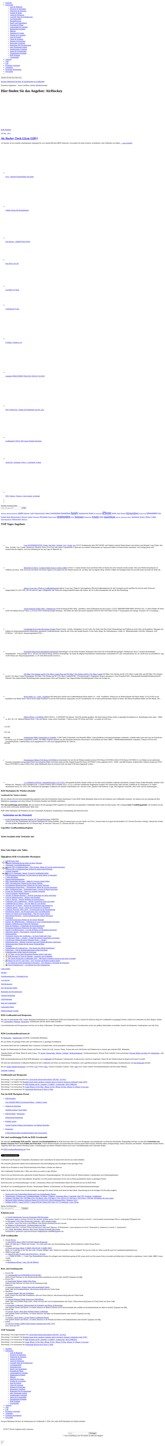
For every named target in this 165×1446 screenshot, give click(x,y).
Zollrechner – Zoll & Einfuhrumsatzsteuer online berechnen (26, 950)
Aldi (7, 61)
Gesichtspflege (55, 513)
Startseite (8, 3)
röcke (72, 517)
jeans (118, 513)
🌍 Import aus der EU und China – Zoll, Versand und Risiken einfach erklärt (32, 961)
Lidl (6, 63)
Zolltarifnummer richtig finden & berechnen (20, 952)
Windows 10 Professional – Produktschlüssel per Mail (27, 1225)
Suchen (25, 1208)
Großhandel (47, 1059)
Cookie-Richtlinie (11, 877)
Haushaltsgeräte (83, 513)
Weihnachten (16, 519)
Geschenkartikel (15, 19)
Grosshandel (14, 57)
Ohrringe (24, 517)
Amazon (8, 59)
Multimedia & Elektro (17, 29)
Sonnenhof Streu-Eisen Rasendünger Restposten (41, 652)
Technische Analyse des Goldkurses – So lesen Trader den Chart (28, 936)
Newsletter (9, 72)
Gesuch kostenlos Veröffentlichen (17, 893)
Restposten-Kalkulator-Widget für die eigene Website (24, 928)
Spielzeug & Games (17, 33)
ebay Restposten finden (9, 988)
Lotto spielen (5, 969)
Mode (8, 517)
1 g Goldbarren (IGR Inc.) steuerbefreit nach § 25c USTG (44, 782)
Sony (129, 517)
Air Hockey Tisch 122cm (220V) (19, 138)
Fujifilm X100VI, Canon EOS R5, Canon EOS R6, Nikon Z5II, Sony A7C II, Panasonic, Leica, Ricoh (42, 1202)
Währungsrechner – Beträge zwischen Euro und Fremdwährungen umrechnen (33, 942)
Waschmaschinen (6, 519)
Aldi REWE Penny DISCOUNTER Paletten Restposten (27, 1242)
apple (20, 513)
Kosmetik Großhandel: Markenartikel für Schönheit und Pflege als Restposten (35, 1305)
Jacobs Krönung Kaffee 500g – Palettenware (40, 609)
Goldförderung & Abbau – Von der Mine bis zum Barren (25, 903)
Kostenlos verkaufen (12, 65)
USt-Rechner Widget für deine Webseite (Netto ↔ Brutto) (25, 940)
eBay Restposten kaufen (18, 47)
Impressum (9, 918)
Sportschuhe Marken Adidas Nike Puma (22, 1281)
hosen (91, 513)
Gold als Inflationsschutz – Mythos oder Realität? (22, 897)
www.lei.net (5, 980)
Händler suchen (10, 1121)
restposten (63, 516)
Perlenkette (36, 517)
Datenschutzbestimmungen (14, 879)
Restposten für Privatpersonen (20, 45)
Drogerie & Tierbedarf (18, 9)
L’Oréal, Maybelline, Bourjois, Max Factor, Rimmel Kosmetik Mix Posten (34, 1229)
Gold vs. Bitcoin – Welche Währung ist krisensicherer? (24, 899)
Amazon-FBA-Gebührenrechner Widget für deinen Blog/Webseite (28, 869)
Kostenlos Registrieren (13, 69)
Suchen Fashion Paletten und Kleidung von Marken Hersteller (27, 1125)
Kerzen (123, 513)
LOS (24, 508)
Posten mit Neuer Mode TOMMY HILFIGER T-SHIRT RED (30, 1248)
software (118, 517)
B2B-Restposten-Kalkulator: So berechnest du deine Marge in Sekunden (31, 875)
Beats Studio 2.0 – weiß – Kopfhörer (37, 697)
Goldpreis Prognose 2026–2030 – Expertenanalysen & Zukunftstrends (30, 910)
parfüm (30, 517)
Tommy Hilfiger (145, 517)
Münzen (13, 31)
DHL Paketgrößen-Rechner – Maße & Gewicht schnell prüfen (27, 881)
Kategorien (9, 5)
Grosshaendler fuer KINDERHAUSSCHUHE (24, 1275)
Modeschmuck (16, 517)
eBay (46, 1067)
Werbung (8, 946)
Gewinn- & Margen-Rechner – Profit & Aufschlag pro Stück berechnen (30, 895)
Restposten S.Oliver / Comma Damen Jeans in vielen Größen (45, 568)
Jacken (43, 1053)
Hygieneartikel (98, 513)
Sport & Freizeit (15, 37)
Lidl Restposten (6, 999)
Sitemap (4, 973)
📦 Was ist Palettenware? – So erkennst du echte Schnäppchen (27, 965)
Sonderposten (17, 1038)
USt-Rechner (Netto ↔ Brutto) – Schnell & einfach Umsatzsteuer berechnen (32, 938)
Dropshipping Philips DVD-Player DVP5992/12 (41, 760)
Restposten (25, 1022)
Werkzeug (24, 519)
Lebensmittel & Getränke (19, 27)
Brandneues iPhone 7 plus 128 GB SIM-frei (23, 1262)
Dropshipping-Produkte (18, 53)
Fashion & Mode (16, 13)
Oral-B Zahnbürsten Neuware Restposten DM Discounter (28, 1217)
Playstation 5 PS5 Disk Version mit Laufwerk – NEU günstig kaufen (32, 1221)
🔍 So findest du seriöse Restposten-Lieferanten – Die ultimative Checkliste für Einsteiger (37, 963)
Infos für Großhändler (8, 1003)
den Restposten (139, 1063)
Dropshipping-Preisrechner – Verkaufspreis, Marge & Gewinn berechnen (31, 887)
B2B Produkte (15, 55)
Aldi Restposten (6, 984)
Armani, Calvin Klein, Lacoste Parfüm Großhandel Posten (28, 1318)
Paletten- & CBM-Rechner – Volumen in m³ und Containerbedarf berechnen (32, 922)
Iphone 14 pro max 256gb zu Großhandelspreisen (41, 588)
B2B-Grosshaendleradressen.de (14, 1149)
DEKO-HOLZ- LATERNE (34, 717)
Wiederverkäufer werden (9, 1011)
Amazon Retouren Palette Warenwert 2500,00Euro (25, 1299)
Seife (101, 517)
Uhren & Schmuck (16, 39)
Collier (32, 513)
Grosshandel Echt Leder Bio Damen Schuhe (39, 629)
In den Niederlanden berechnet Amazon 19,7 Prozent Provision (27, 819)
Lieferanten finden (7, 1007)
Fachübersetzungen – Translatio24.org (14, 976)
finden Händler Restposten (16, 1067)
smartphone (109, 516)
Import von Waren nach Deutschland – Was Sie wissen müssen (27, 914)
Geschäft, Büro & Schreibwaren (21, 17)
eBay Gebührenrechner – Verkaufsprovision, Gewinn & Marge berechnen (31, 889)
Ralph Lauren (52, 517)
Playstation (44, 517)
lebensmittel (152, 513)
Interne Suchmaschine (8, 1206)
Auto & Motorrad (16, 7)
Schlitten (65, 1053)
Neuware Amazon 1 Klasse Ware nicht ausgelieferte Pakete (29, 1287)
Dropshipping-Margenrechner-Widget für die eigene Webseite (27, 885)
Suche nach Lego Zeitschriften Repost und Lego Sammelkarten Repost (30, 1194)
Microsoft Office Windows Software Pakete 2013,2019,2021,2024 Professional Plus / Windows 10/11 (41, 1200)
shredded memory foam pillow (16, 1110)
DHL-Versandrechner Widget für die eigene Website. (24, 883)
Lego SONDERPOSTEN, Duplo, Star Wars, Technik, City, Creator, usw (50, 545)
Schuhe (95, 516)
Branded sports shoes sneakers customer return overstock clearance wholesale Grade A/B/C (55, 1082)
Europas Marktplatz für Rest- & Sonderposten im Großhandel (22, 82)
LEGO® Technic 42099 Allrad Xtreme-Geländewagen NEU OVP (31, 1324)
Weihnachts (155, 1053)
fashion (47, 513)
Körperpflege (132, 513)
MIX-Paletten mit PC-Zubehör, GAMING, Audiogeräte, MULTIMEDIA (51, 1084)
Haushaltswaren (15, 21)
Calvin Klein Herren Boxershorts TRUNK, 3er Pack (47, 1079)
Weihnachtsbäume (75, 1053)
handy (74, 513)
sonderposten (124, 517)
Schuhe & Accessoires (18, 35)
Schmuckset (87, 517)
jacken (114, 513)
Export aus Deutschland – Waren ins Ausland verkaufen (25, 891)
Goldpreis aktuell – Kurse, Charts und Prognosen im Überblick (27, 908)
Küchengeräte (142, 513)
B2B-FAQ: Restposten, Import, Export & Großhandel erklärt (26, 873)
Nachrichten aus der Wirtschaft (17, 815)
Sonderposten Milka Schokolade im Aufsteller (40, 737)
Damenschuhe (40, 513)
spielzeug (135, 517)
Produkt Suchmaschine (9, 506)
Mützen (58, 1053)
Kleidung (17, 1022)
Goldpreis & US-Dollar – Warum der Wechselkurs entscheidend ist (29, 906)
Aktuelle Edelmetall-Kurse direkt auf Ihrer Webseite (23, 863)
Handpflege (65, 513)
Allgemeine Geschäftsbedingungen (17, 865)
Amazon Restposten (8, 995)
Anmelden (9, 67)
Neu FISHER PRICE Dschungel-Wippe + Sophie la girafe (26, 1102)
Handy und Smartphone (18, 23)
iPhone (106, 513)
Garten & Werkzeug (17, 15)
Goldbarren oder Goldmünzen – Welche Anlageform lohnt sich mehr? (30, 901)
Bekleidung (26, 513)
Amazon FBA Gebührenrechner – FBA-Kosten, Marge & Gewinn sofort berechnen (35, 867)
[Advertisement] (68, 111)
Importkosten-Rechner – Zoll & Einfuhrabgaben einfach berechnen (29, 916)
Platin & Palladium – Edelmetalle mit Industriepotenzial (25, 926)
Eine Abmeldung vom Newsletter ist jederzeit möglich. (83, 1436)
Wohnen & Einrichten (17, 41)
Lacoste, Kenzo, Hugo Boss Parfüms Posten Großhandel (28, 1311)
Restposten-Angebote (17, 43)
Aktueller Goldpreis (8, 1070)
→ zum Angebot (126, 143)
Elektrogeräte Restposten (14, 1118)
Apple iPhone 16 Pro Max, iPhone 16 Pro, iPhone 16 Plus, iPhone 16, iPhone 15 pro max (57, 1087)
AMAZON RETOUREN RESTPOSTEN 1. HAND (26, 1254)
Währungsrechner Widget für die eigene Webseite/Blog (24, 944)
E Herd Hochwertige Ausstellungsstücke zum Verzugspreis (26, 1133)
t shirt (153, 517)
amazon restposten (12, 513)
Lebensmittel (8, 1022)
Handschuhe (50, 1053)
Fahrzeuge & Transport (18, 11)
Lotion (3, 517)
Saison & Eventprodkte (18, 51)
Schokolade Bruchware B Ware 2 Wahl (39, 1089)
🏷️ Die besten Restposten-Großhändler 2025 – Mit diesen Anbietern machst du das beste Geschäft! (40, 958)
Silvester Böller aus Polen (138, 1053)
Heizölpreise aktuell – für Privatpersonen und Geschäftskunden (27, 912)
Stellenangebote (11, 934)
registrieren (14, 801)
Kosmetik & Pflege (16, 25)
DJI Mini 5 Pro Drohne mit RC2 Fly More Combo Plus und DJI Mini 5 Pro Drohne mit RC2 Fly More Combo (63, 674)
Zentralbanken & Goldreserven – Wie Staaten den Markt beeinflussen (30, 948)
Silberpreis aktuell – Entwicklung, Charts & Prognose (24, 932)
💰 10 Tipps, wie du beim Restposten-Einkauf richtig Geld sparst (28, 954)
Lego (159, 513)
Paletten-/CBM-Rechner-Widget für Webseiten (21, 924)
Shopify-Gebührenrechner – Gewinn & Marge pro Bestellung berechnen (31, 930)
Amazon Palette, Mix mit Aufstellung (20, 1293)
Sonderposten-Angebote (18, 49)
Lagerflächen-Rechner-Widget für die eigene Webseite (24, 920)
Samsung (79, 516)
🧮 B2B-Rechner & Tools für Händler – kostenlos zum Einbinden (28, 956)
